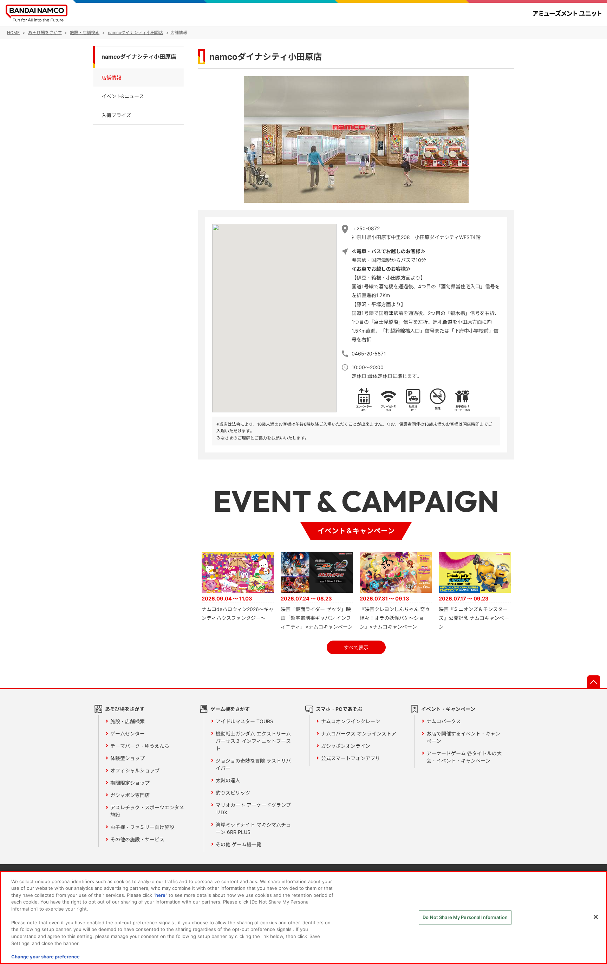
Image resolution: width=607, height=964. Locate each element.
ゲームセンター (127, 734)
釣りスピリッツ (233, 793)
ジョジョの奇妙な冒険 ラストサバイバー (253, 764)
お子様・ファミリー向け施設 (142, 827)
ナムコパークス (443, 721)
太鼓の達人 (228, 780)
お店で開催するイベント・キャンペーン (463, 737)
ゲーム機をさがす (230, 709)
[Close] (595, 917)
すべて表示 (356, 647)
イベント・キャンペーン (448, 709)
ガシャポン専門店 (130, 795)
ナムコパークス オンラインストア (358, 734)
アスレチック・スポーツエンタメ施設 (147, 811)
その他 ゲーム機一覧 (238, 844)
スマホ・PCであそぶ (339, 709)
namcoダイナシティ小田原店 (139, 56)
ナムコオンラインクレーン (350, 721)
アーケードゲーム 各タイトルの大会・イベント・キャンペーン (464, 757)
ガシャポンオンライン (345, 746)
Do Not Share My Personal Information (465, 917)
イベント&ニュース (123, 96)
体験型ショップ (127, 758)
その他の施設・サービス (137, 839)
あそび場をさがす (124, 709)
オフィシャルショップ (134, 770)
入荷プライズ (116, 115)
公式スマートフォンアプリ (350, 758)
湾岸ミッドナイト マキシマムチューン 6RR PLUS (253, 828)
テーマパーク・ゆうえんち (139, 746)
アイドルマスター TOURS (244, 721)
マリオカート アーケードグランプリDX (253, 808)
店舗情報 (111, 77)
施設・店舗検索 (127, 721)
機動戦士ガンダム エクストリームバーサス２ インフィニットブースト (253, 741)
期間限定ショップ (130, 783)
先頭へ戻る (593, 681)
